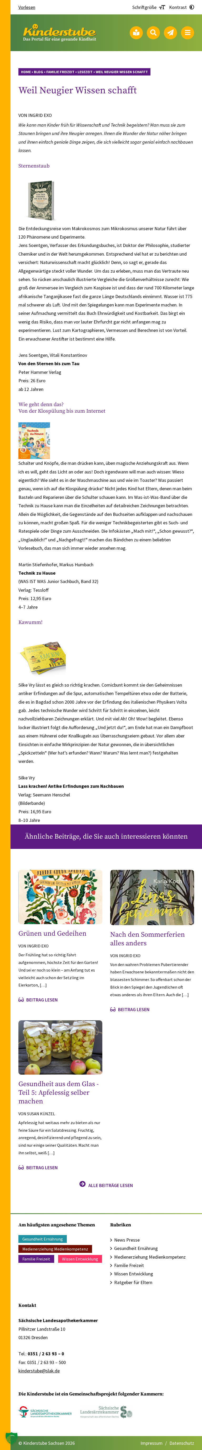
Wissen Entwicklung (80, 1259)
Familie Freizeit (36, 1259)
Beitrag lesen (42, 1000)
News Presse (127, 1240)
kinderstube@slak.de (39, 1371)
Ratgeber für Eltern (133, 1282)
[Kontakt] (170, 32)
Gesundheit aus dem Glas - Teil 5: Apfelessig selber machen (58, 1093)
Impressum (151, 1443)
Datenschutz (181, 1443)
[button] (11, 1438)
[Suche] (153, 32)
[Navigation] (187, 32)
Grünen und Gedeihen (52, 933)
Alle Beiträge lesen (110, 1185)
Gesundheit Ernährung (42, 1239)
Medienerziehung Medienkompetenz (55, 1249)
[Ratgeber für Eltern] (136, 32)
